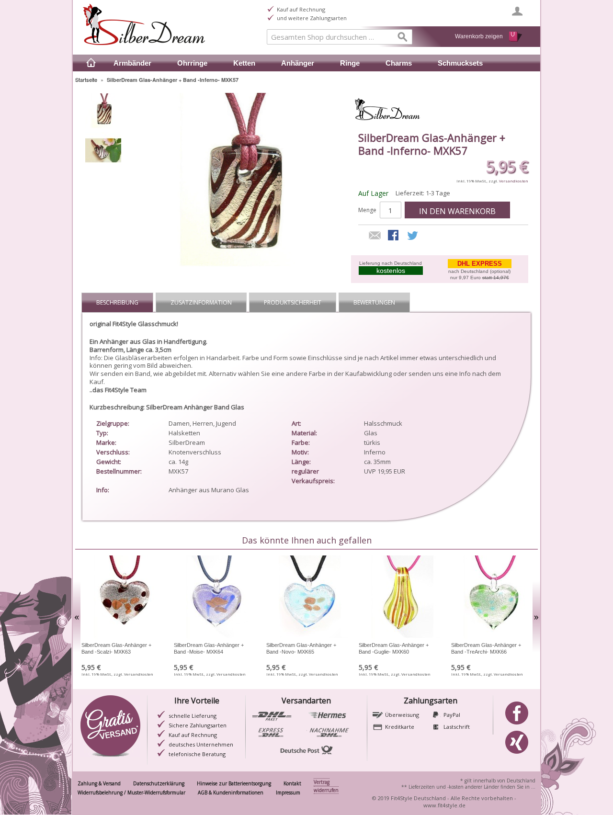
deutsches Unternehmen (201, 744)
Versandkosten (513, 180)
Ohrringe (192, 63)
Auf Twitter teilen (413, 236)
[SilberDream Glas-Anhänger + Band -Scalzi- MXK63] (121, 598)
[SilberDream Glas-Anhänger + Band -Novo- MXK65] (306, 598)
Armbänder (132, 63)
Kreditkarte (399, 726)
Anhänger (297, 63)
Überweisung (402, 714)
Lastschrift (456, 726)
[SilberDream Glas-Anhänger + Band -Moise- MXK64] (214, 598)
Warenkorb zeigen (479, 36)
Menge (367, 210)
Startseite (86, 79)
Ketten (244, 63)
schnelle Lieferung (192, 715)
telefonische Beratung (197, 754)
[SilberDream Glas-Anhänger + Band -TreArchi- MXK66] (491, 598)
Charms (399, 63)
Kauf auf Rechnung (193, 734)
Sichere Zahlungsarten (198, 725)
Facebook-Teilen (394, 236)
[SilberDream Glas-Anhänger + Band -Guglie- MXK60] (398, 598)
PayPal (451, 714)
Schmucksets (460, 63)
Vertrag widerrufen (326, 786)
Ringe (350, 63)
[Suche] (402, 38)
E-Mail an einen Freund (375, 236)
